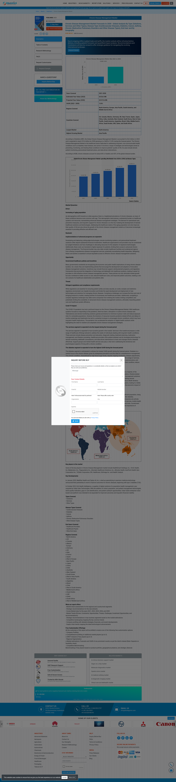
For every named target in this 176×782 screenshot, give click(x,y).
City (99, 399)
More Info (72, 777)
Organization (75, 399)
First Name (75, 382)
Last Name (101, 382)
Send (76, 421)
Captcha (73, 406)
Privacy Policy (94, 417)
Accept (64, 777)
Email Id (74, 389)
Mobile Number (102, 389)
